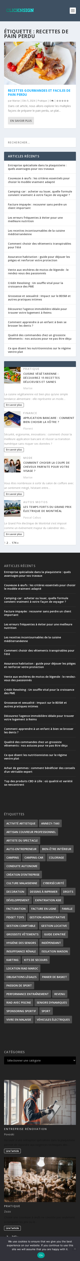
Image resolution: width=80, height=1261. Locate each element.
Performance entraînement (27, 994)
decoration (15, 891)
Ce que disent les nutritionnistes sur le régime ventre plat (39, 350)
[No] (74, 1249)
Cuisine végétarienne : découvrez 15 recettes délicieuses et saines (41, 378)
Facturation (16, 909)
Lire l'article (12, 1151)
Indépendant (51, 943)
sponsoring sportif (21, 1011)
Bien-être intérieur (56, 849)
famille (67, 909)
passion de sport (19, 985)
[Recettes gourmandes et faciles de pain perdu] (40, 63)
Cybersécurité (53, 883)
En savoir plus (21, 121)
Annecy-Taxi (50, 823)
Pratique (42, 100)
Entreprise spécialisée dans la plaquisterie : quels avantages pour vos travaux (37, 167)
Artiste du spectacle (22, 840)
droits (68, 891)
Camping (12, 857)
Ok (41, 1255)
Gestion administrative (47, 917)
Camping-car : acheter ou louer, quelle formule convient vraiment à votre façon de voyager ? (40, 193)
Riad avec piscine (18, 1002)
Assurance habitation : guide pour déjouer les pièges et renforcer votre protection (39, 258)
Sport (46, 1011)
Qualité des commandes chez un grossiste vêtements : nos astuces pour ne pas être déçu (39, 336)
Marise (16, 100)
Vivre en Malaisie (18, 1019)
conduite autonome (21, 866)
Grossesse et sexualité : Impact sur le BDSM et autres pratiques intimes (39, 297)
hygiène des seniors (21, 943)
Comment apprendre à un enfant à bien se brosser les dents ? (37, 323)
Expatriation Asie (48, 900)
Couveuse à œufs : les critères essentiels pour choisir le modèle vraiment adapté (39, 180)
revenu (59, 994)
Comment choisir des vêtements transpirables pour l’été (39, 245)
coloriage (56, 857)
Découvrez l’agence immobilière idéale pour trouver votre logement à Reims (37, 310)
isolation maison (55, 951)
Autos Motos (35, 502)
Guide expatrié (55, 934)
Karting (12, 960)
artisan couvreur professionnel (31, 832)
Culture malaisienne (21, 883)
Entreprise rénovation (25, 1129)
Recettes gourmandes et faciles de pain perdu (39, 92)
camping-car (33, 857)
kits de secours (35, 960)
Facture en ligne (43, 909)
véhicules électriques (53, 1019)
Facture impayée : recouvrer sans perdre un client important (37, 206)
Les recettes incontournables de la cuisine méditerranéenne (36, 232)
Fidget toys (15, 917)
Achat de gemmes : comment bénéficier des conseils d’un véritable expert (39, 769)
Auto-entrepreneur (21, 849)
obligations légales (21, 977)
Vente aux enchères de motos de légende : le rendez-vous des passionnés (38, 271)
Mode (28, 458)
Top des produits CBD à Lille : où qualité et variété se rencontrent (38, 782)
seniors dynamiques (52, 1002)
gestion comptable (21, 926)
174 (14, 543)
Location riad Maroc (22, 968)
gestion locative (54, 926)
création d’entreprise (23, 874)
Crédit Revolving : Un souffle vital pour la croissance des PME (35, 284)
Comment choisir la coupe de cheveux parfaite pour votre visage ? (46, 467)
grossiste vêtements (22, 934)
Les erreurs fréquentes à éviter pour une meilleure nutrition (35, 219)
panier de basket (54, 977)
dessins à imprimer (43, 891)
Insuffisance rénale (21, 951)
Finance (30, 413)
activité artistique (21, 823)
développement (18, 900)
